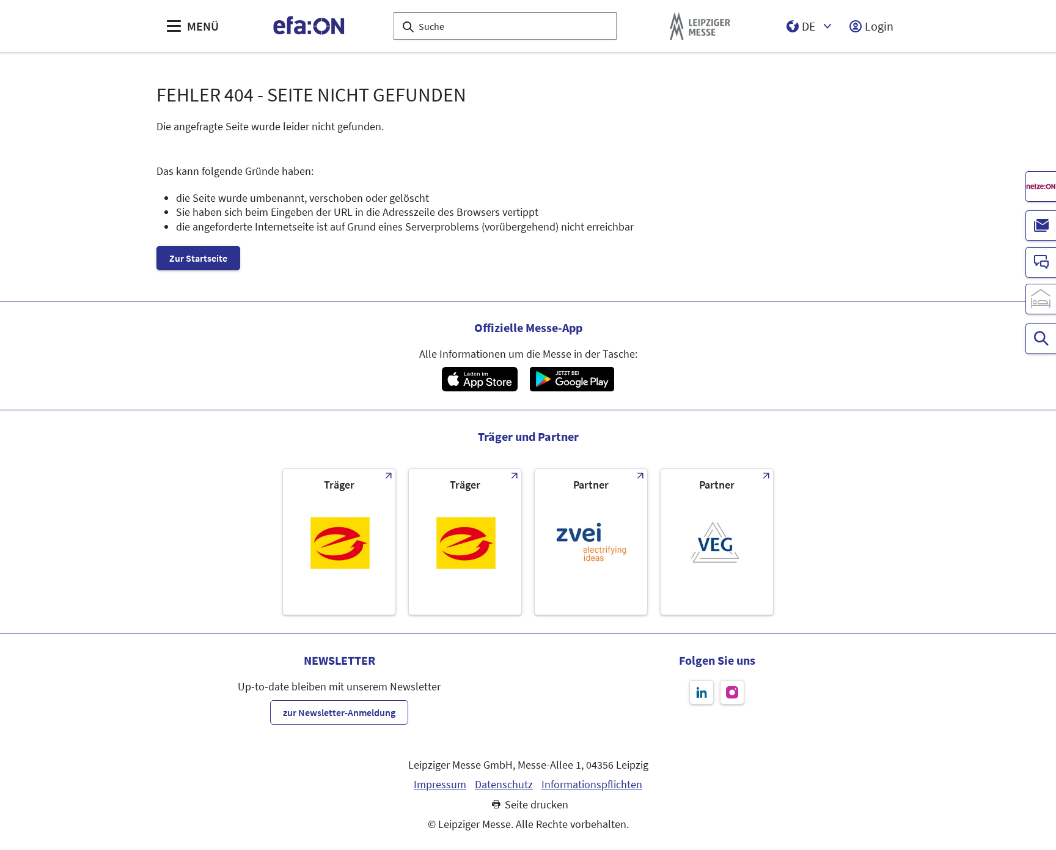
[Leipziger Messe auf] (701, 692)
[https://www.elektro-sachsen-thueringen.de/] (339, 542)
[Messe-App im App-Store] (479, 379)
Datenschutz (504, 784)
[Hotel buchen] (1040, 299)
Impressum (440, 784)
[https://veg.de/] (717, 542)
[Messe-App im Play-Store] (572, 379)
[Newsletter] (1040, 225)
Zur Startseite (198, 258)
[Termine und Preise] (1040, 338)
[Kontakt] (1040, 262)
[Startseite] (309, 26)
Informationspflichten (591, 784)
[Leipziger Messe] (700, 26)
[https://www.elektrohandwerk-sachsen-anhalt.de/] (465, 542)
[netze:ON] (1040, 186)
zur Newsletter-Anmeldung (339, 712)
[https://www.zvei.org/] (591, 542)
